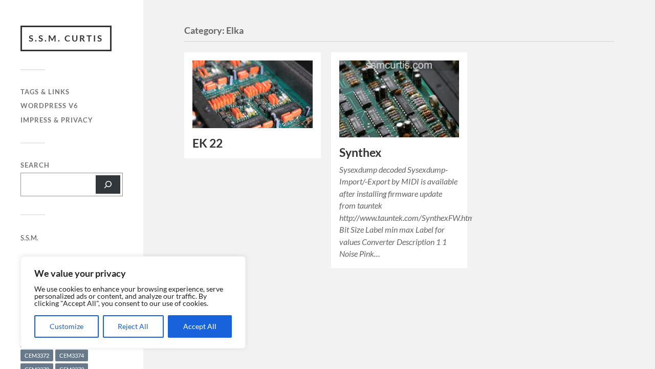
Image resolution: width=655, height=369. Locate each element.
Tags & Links (45, 92)
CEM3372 (37, 355)
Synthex (360, 152)
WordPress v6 (49, 105)
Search (35, 165)
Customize (66, 326)
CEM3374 (71, 355)
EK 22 (207, 143)
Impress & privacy (56, 120)
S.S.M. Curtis (66, 38)
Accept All (199, 326)
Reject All (133, 326)
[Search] (108, 184)
